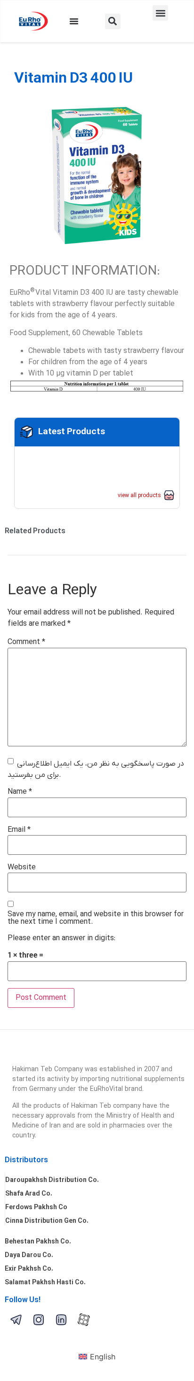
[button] (113, 21)
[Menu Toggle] (74, 21)
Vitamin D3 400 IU (73, 79)
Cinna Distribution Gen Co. (47, 1221)
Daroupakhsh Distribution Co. (52, 1180)
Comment (26, 642)
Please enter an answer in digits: (61, 938)
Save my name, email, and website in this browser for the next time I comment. (96, 918)
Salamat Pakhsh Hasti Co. (45, 1282)
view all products (139, 495)
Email (19, 830)
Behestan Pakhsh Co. (38, 1241)
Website (22, 867)
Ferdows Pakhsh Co (36, 1207)
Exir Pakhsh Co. (29, 1269)
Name (20, 792)
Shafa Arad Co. (28, 1193)
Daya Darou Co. (29, 1255)
